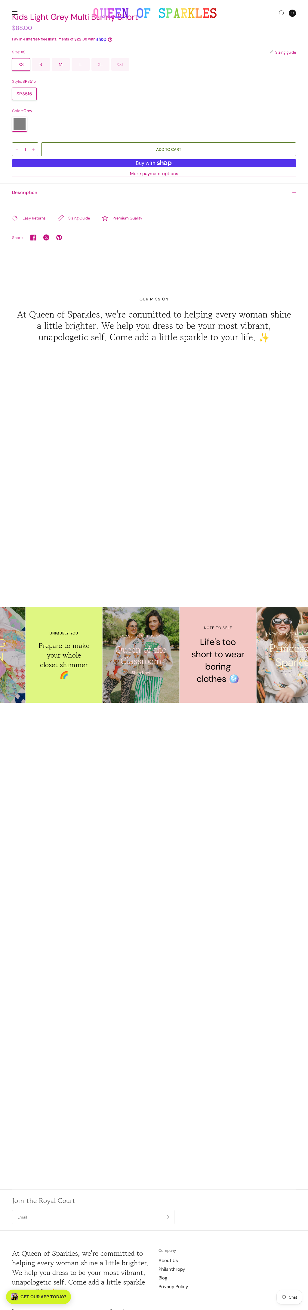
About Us (168, 1261)
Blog (163, 1278)
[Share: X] (46, 237)
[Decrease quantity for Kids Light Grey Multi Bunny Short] (16, 150)
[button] (38, 1297)
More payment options (154, 174)
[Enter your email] (168, 1217)
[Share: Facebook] (33, 237)
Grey (19, 124)
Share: (18, 238)
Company (167, 1250)
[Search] (282, 13)
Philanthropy (172, 1269)
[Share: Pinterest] (59, 237)
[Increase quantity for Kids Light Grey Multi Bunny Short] (33, 150)
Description (24, 192)
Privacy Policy (173, 1287)
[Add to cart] (168, 149)
